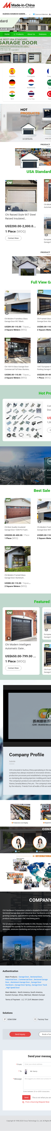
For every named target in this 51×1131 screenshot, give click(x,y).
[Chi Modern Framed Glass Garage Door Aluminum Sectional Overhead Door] (18, 559)
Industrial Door (11, 979)
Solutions (42, 34)
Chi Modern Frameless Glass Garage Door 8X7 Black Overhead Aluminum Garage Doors (16, 320)
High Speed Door (13, 987)
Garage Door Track (39, 985)
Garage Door (24, 977)
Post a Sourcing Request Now (35, 1102)
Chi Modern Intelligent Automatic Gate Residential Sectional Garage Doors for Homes (19, 646)
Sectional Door (36, 977)
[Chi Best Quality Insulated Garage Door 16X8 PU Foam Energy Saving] (18, 511)
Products (20, 34)
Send (26, 1097)
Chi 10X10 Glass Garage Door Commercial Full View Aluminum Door (17, 368)
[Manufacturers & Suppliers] (19, 5)
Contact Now (13, 238)
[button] (48, 60)
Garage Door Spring (23, 985)
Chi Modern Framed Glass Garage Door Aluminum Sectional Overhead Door (15, 576)
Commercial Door (26, 979)
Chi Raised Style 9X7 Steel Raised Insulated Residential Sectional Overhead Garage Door (20, 216)
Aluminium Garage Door (20, 982)
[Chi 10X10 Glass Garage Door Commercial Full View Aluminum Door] (18, 350)
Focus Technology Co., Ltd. (33, 1121)
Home (7, 34)
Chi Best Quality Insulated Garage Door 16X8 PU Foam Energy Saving (16, 528)
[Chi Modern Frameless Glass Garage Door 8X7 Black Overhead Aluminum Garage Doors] (18, 302)
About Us (31, 34)
